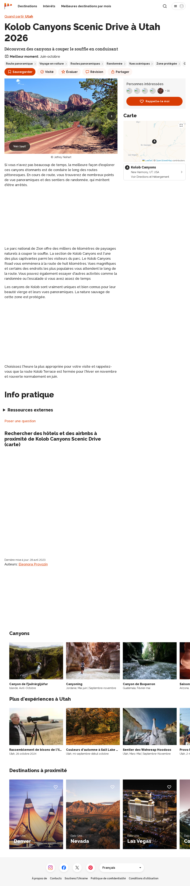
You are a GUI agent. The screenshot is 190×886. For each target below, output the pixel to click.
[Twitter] (77, 867)
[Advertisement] (60, 217)
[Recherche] (165, 6)
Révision (96, 72)
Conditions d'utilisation (143, 878)
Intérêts (49, 6)
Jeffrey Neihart (62, 157)
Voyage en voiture (52, 63)
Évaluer (72, 72)
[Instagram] (50, 867)
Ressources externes (30, 410)
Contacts (56, 878)
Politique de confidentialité (108, 878)
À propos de (39, 878)
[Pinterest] (90, 867)
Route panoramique (19, 63)
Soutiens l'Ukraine (76, 878)
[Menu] (179, 6)
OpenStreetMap (164, 160)
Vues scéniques (139, 63)
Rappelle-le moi (158, 101)
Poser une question (20, 421)
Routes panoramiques (85, 63)
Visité (49, 72)
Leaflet (148, 160)
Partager (122, 72)
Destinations (27, 6)
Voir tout (19, 146)
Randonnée (114, 63)
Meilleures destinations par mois (86, 6)
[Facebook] (63, 867)
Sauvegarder (22, 72)
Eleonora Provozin (33, 564)
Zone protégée (166, 63)
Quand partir (18, 16)
